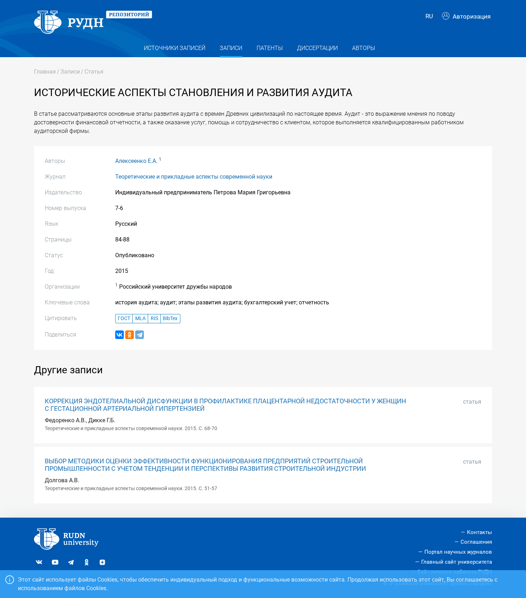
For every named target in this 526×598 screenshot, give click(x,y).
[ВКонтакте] (119, 334)
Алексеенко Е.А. (136, 161)
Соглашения (476, 542)
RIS (154, 318)
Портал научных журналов (458, 552)
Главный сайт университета (456, 562)
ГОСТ (124, 318)
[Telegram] (139, 334)
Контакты (479, 532)
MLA (140, 318)
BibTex (170, 318)
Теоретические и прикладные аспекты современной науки (193, 176)
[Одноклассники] (129, 334)
